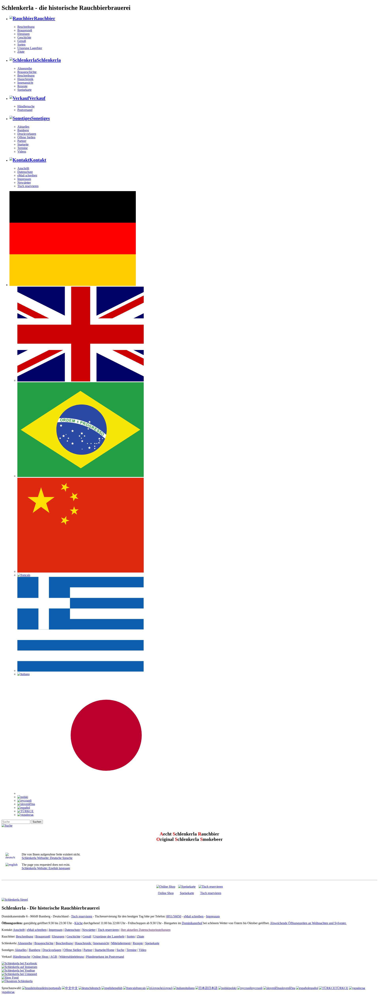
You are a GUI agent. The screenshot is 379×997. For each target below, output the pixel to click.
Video (142, 950)
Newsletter (24, 182)
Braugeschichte (27, 72)
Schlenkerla (49, 60)
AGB (53, 956)
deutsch (96, 988)
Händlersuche (26, 106)
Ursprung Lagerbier (29, 48)
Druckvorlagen (26, 133)
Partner (21, 141)
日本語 (213, 988)
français (141, 988)
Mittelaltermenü (121, 943)
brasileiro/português (49, 988)
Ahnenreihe (24, 68)
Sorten (21, 44)
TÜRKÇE (341, 988)
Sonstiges (40, 118)
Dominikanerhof (192, 923)
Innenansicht (25, 82)
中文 (74, 988)
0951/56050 (173, 916)
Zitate (20, 51)
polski (232, 988)
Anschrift (23, 168)
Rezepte (22, 86)
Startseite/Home (104, 950)
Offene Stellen (26, 137)
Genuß (21, 41)
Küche (78, 923)
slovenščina (288, 988)
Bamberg (23, 130)
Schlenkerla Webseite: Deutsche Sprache (47, 858)
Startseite (23, 144)
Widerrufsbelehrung (71, 956)
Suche (120, 950)
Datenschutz (25, 172)
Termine (22, 148)
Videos (21, 151)
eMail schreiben (27, 175)
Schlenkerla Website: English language (46, 868)
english (118, 988)
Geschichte (24, 37)
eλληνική (167, 988)
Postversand (24, 110)
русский (257, 988)
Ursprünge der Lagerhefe (109, 936)
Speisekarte (24, 89)
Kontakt (37, 159)
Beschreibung (26, 26)
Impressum (24, 179)
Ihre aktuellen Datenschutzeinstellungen (146, 929)
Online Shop (166, 893)
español (313, 988)
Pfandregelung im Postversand (105, 956)
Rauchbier (44, 18)
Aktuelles (23, 126)
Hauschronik (25, 79)
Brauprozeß (24, 30)
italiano (190, 988)
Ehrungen (23, 34)
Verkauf (37, 98)
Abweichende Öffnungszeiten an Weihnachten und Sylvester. (308, 923)
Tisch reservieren (27, 186)
